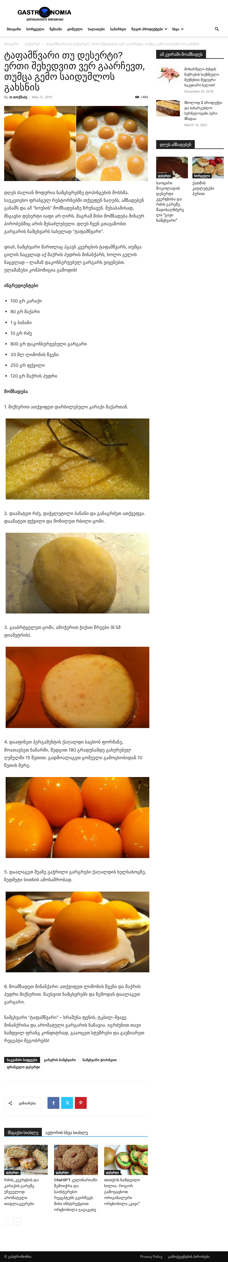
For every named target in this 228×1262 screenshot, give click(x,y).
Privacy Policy (151, 1256)
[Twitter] (67, 1103)
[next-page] (17, 1221)
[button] (217, 29)
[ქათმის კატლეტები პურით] (208, 167)
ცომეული (75, 29)
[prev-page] (8, 1221)
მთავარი (14, 29)
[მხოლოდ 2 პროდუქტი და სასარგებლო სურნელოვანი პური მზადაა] (168, 108)
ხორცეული (35, 29)
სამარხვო (118, 29)
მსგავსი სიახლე (23, 1132)
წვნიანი (56, 29)
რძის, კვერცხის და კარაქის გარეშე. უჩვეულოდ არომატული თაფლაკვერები (21, 1192)
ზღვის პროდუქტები (147, 29)
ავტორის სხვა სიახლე (66, 1132)
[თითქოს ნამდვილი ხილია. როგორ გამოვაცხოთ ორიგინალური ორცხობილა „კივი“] (126, 1160)
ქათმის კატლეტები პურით (203, 188)
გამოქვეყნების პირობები (189, 1256)
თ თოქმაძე (18, 97)
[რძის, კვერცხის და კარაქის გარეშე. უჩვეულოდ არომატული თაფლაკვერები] (26, 1160)
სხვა (175, 29)
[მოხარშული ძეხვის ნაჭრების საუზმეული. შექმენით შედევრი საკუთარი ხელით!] (168, 74)
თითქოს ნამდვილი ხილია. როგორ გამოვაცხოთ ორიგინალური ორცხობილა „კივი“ (122, 1192)
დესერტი (32, 43)
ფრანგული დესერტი (23, 1067)
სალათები (96, 29)
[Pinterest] (81, 1103)
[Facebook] (53, 1103)
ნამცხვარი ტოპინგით (100, 1060)
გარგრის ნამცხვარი (60, 1060)
